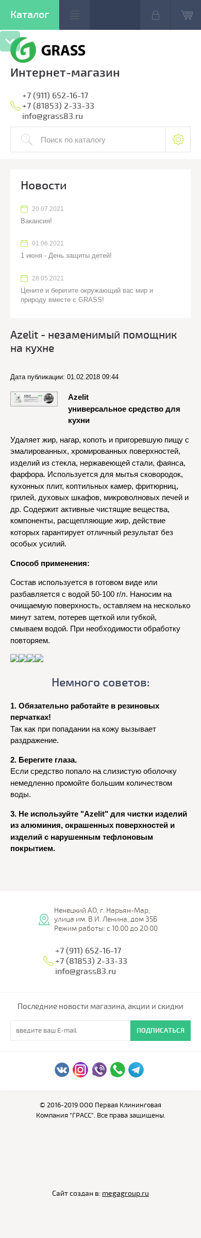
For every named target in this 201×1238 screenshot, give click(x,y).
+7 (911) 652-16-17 (55, 96)
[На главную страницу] (48, 51)
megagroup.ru (125, 1193)
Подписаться (161, 1031)
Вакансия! (36, 221)
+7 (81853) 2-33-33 (58, 106)
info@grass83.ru (52, 116)
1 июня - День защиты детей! (66, 255)
